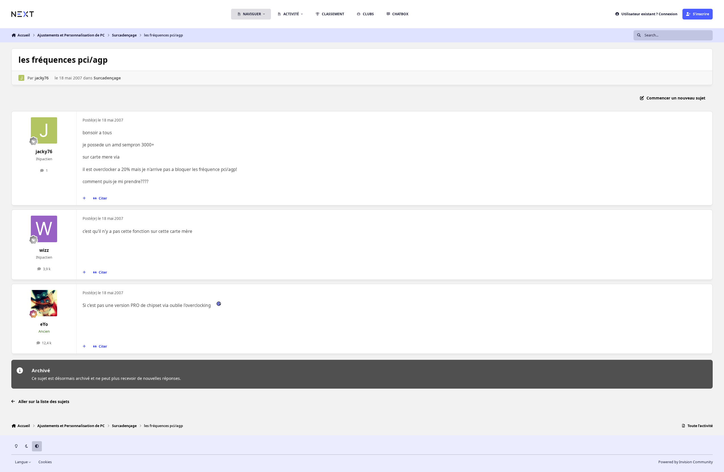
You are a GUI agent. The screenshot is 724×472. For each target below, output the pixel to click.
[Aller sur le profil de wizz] (44, 229)
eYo (44, 324)
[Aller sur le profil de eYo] (44, 303)
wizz (44, 250)
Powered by (685, 462)
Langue (22, 462)
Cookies (45, 462)
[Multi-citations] (84, 198)
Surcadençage (107, 78)
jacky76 (42, 78)
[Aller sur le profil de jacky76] (21, 78)
